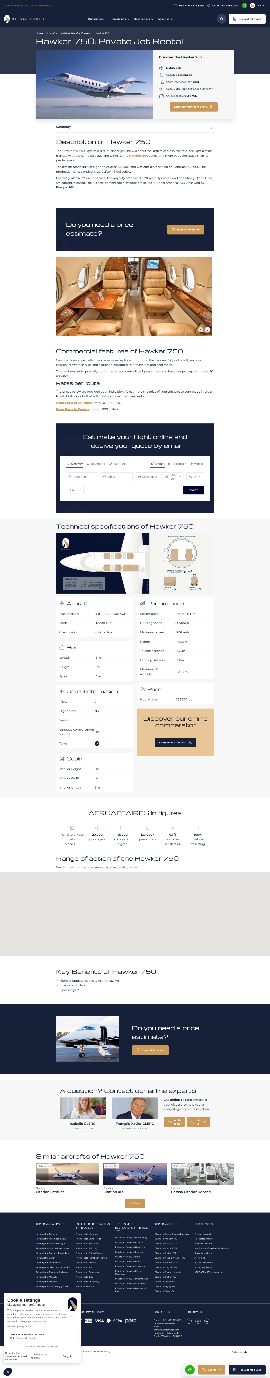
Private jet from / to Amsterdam (131, 1283)
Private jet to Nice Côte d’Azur (51, 1238)
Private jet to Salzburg (86, 1248)
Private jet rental (203, 1234)
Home (39, 33)
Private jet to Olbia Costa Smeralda (53, 1267)
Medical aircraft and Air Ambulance (212, 1248)
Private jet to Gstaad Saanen (89, 1253)
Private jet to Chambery (87, 1281)
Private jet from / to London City (131, 1237)
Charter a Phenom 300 (166, 1262)
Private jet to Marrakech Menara (91, 1258)
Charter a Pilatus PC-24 (166, 1243)
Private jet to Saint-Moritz (88, 1238)
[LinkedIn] (252, 5)
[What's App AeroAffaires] (244, 5)
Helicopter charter (204, 1238)
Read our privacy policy (19, 1326)
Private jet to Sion (84, 1267)
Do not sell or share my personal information (16, 1356)
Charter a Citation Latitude (168, 1272)
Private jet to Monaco (46, 1281)
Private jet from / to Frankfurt (129, 1252)
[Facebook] (189, 1321)
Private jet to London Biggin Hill (52, 1286)
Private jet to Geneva (46, 1234)
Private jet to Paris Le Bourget (51, 1243)
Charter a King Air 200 (166, 1267)
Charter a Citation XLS (165, 1277)
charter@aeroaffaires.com (166, 1329)
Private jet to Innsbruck (86, 1243)
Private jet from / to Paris (127, 1256)
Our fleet (135, 1203)
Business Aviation (203, 1243)
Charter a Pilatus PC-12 (166, 1248)
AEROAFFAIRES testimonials (209, 1272)
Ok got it (68, 1356)
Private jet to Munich (46, 1277)
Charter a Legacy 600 (165, 1286)
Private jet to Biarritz (85, 1262)
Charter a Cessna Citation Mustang (172, 1234)
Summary (63, 127)
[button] (7, 1371)
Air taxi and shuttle (204, 1262)
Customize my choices (39, 1356)
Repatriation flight (204, 1253)
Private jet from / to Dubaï (128, 1261)
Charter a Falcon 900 (165, 1281)
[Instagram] (198, 1321)
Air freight (200, 1258)
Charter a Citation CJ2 (165, 1253)
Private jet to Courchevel (87, 1272)
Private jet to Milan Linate (48, 1262)
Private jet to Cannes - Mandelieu (52, 1253)
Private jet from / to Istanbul (129, 1242)
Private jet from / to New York (130, 1247)
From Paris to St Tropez (74, 403)
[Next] (207, 329)
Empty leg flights (203, 1267)
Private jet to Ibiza (84, 1277)
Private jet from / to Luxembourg (131, 1278)
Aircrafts (52, 33)
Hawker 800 (138, 155)
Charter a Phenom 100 (166, 1238)
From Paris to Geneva (72, 409)
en (260, 5)
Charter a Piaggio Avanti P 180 (170, 1258)
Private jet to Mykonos (86, 1234)
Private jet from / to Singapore (130, 1266)
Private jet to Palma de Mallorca (52, 1272)
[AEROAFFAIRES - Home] (25, 19)
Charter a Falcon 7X (164, 1291)
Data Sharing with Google (23, 1338)
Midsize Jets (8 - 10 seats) (75, 33)
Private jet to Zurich (45, 1258)
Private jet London (84, 1286)
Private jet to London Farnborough (53, 1248)
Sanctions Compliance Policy (95, 1351)
